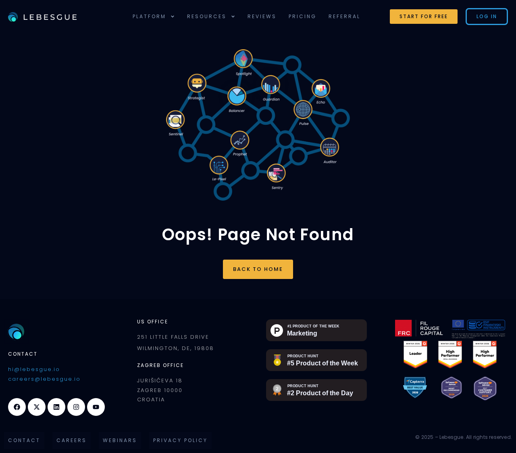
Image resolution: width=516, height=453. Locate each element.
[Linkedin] (56, 407)
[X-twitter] (37, 407)
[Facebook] (17, 407)
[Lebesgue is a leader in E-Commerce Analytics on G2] (415, 354)
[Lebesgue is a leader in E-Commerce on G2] (485, 354)
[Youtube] (96, 407)
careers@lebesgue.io (44, 379)
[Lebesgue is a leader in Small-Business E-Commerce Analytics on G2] (450, 354)
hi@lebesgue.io (34, 369)
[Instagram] (76, 407)
